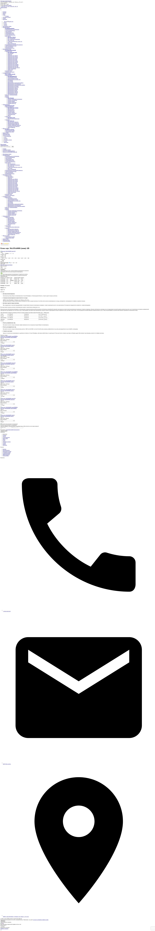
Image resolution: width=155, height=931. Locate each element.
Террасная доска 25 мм (12, 58)
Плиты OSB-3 (6, 132)
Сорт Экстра (10, 81)
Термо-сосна (10, 69)
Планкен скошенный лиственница (15, 99)
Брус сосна (10, 42)
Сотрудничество (7, 136)
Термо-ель (10, 54)
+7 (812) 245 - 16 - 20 (4, 6)
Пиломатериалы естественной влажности (14, 44)
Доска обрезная (8, 31)
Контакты (5, 19)
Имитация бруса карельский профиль (15, 82)
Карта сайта (5, 438)
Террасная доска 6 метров (13, 65)
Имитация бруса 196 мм (13, 91)
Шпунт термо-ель (11, 127)
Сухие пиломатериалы (10, 30)
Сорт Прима (10, 80)
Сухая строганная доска (10, 34)
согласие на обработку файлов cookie (40, 919)
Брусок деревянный (12, 43)
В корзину (3, 269)
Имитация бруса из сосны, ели (14, 79)
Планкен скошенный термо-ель (14, 125)
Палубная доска (8, 70)
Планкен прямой (11, 101)
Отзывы (7, 16)
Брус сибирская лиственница (14, 39)
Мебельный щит (6, 133)
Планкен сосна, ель (12, 103)
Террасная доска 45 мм (12, 63)
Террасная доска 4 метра (13, 62)
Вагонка (7, 95)
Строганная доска (11, 114)
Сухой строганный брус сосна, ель (15, 41)
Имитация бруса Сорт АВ (13, 87)
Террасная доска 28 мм (12, 59)
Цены (4, 13)
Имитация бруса (8, 75)
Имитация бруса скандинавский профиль (16, 85)
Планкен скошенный (12, 102)
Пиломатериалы (6, 27)
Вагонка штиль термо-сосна (13, 118)
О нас (4, 15)
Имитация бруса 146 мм (13, 92)
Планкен (7, 96)
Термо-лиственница (12, 68)
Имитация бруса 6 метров (13, 86)
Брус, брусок (8, 36)
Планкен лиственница (12, 100)
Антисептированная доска (10, 45)
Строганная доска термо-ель (13, 126)
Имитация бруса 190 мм (13, 88)
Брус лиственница (11, 38)
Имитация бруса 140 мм (13, 89)
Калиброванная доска (9, 48)
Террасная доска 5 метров (13, 64)
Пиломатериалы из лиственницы (12, 29)
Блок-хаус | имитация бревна (11, 94)
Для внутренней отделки (13, 78)
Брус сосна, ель (11, 40)
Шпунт (9, 115)
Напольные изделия (7, 49)
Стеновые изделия (7, 73)
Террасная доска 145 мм (13, 56)
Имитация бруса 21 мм (12, 93)
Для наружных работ (9, 131)
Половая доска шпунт (9, 71)
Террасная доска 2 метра (13, 57)
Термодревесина (6, 104)
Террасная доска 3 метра (13, 61)
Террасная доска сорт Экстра (14, 67)
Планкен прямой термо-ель (13, 124)
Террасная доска (8, 51)
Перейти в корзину (4, 928)
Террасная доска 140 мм (13, 55)
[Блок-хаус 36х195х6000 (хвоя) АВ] (7, 251)
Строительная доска (9, 32)
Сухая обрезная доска (9, 33)
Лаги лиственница (9, 46)
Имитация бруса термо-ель (13, 123)
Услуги (5, 25)
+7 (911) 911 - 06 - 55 (13, 6)
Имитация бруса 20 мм (12, 90)
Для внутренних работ (10, 130)
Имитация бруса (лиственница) (14, 83)
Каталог (4, 12)
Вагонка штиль (11, 108)
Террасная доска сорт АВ (13, 66)
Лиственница (10, 53)
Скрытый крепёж (6, 135)
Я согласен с (9, 429)
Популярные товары (7, 26)
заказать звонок (3, 7)
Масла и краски (6, 128)
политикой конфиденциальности (12, 429)
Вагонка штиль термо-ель (13, 121)
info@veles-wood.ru (7, 5)
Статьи (5, 141)
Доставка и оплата (7, 17)
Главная (4, 11)
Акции (4, 18)
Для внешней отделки (12, 77)
